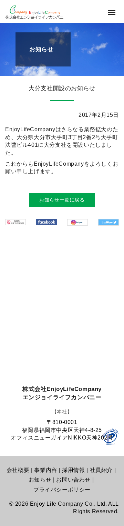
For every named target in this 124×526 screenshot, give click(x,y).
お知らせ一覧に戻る (61, 200)
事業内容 (45, 470)
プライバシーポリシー (62, 490)
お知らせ (40, 480)
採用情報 (73, 470)
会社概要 (18, 470)
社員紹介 (101, 470)
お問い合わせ (73, 480)
